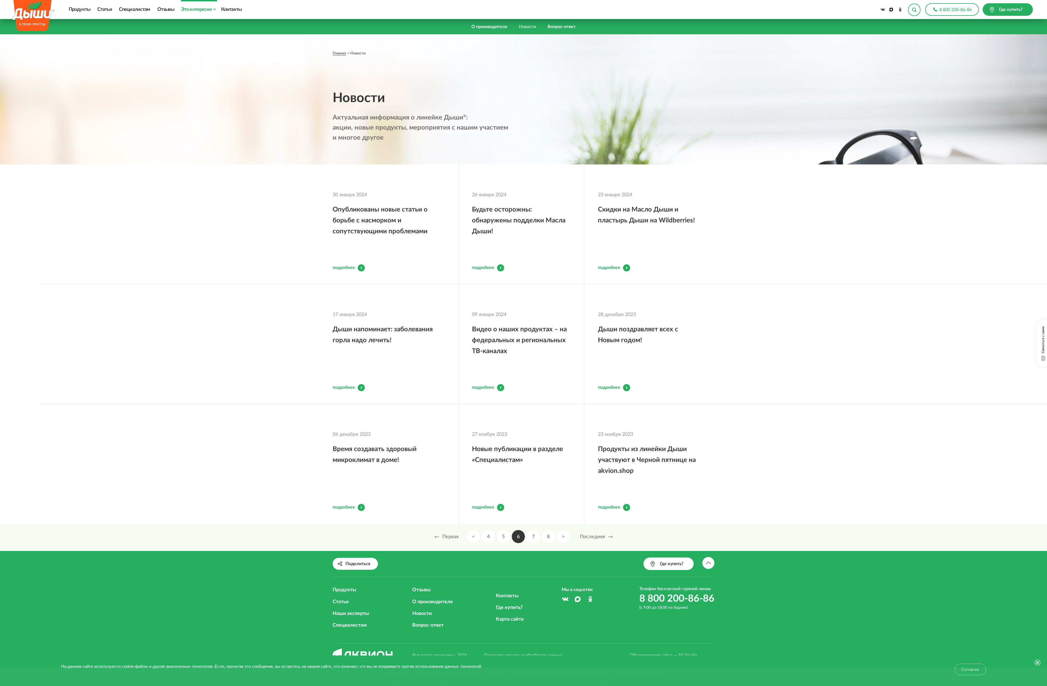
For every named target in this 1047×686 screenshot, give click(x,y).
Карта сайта (510, 619)
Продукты (79, 9)
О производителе (489, 26)
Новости (527, 26)
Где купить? (509, 607)
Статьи (104, 9)
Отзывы (165, 9)
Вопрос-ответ (561, 26)
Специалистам (134, 9)
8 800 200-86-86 (955, 10)
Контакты (231, 9)
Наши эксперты (351, 613)
